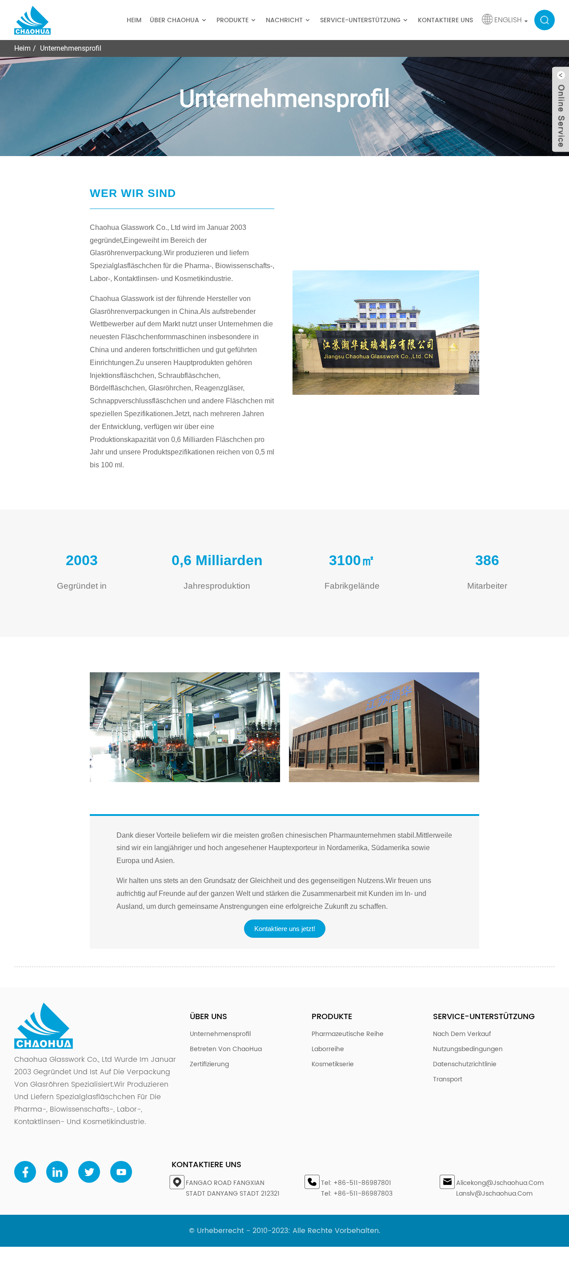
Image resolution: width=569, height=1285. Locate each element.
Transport (447, 1079)
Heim (134, 20)
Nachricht (284, 20)
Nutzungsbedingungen (468, 1049)
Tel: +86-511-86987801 (356, 1183)
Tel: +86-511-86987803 (357, 1194)
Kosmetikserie (333, 1064)
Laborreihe (328, 1049)
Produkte (232, 20)
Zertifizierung (209, 1064)
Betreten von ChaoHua (226, 1049)
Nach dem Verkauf (462, 1034)
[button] (284, 929)
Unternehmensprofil (70, 48)
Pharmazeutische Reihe (348, 1034)
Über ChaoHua (174, 20)
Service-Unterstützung (360, 20)
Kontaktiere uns (445, 20)
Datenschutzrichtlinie (465, 1064)
